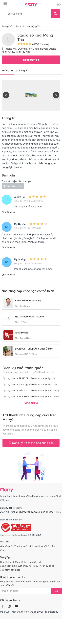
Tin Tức (52, 546)
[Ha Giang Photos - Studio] (8, 318)
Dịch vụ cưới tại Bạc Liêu (43, 378)
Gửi (57, 590)
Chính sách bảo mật (31, 562)
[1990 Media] (8, 334)
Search (55, 13)
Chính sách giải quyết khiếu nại (16, 565)
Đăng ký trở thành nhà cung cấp (32, 442)
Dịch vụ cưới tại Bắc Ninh (44, 384)
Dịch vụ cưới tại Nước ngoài (16, 384)
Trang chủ (7, 26)
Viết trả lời (10, 212)
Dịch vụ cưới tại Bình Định (15, 396)
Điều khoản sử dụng (43, 565)
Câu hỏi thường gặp (10, 569)
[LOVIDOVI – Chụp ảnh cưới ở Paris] (8, 350)
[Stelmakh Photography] (8, 302)
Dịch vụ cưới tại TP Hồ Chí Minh (18, 378)
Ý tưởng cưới (20, 546)
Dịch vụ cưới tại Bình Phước (45, 396)
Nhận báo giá (31, 59)
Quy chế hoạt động (10, 562)
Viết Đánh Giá (14, 186)
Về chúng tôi (6, 546)
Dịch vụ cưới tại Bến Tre (14, 390)
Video (3, 550)
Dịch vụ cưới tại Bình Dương (45, 390)
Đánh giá (22, 70)
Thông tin (7, 70)
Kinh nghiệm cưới (38, 546)
